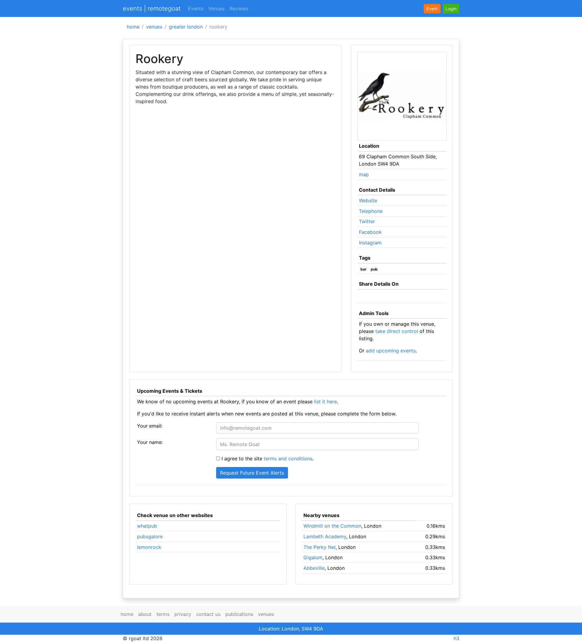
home (133, 27)
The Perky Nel (319, 547)
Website (368, 200)
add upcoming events (391, 351)
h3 (456, 638)
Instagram (370, 243)
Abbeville (314, 568)
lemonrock (149, 547)
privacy (182, 614)
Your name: (150, 442)
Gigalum (313, 557)
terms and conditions (288, 458)
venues (154, 27)
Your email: (149, 426)
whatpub (147, 526)
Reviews (238, 8)
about (145, 614)
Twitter (367, 221)
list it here (325, 401)
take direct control (396, 331)
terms (162, 614)
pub (374, 269)
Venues (216, 8)
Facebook (370, 232)
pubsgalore (150, 536)
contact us (208, 614)
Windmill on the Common (332, 526)
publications (239, 614)
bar (363, 269)
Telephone (371, 211)
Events (195, 8)
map (364, 174)
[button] (451, 8)
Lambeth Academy (324, 536)
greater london (186, 27)
